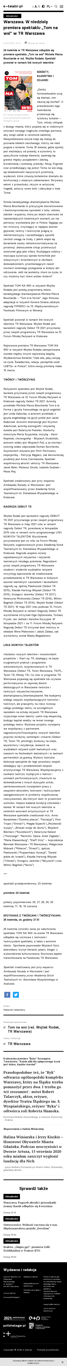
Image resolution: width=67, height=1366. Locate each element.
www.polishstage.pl (11, 1297)
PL (48, 6)
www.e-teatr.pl (9, 1293)
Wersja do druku (36, 43)
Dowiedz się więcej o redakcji (32, 1291)
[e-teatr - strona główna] (12, 6)
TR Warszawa (19, 1044)
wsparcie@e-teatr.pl (51, 1304)
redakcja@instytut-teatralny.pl (31, 1284)
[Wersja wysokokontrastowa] (43, 6)
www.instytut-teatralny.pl (49, 1309)
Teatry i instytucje (11, 1038)
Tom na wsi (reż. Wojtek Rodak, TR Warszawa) (34, 1029)
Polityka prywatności (48, 1349)
